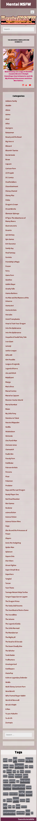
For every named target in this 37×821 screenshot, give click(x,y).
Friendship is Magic (12, 262)
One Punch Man (11, 440)
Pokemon (9, 481)
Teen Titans (9, 588)
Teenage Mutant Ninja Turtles (16, 592)
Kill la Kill (8, 355)
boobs (5, 766)
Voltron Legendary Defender (16, 678)
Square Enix (9, 556)
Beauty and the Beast (13, 137)
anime (10, 760)
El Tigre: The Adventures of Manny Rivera (15, 220)
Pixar (7, 476)
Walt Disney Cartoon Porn (15, 687)
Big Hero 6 (9, 141)
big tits (29, 760)
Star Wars (9, 561)
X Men (7, 709)
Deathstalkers (10, 182)
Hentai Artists (10, 310)
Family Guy (9, 248)
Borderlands (10, 155)
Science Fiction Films (13, 521)
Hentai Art (9, 305)
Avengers (9, 128)
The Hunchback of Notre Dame (16, 610)
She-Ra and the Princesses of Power (16, 532)
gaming (12, 781)
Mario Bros (9, 386)
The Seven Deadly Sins (13, 646)
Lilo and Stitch (10, 373)
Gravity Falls (10, 289)
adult (5, 760)
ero (18, 771)
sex (5, 806)
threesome (24, 806)
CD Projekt (9, 173)
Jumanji (8, 346)
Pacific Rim (9, 454)
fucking (11, 775)
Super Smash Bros (12, 570)
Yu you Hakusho (11, 713)
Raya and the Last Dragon (15, 490)
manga (28, 787)
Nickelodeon (10, 431)
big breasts (21, 760)
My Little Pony (10, 413)
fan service (27, 771)
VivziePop (9, 673)
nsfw (22, 793)
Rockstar (8, 508)
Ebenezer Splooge (12, 213)
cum (4, 771)
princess (22, 800)
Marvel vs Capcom (12, 395)
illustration (18, 787)
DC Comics (9, 177)
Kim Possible (10, 359)
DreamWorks (10, 209)
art (15, 760)
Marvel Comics (10, 391)
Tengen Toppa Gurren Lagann (16, 597)
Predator (8, 485)
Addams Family (11, 101)
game (25, 775)
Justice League (10, 350)
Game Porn (9, 275)
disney (9, 771)
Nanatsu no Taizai (12, 418)
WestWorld (9, 691)
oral (4, 800)
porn (16, 800)
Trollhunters (10, 660)
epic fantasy (9, 235)
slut (14, 806)
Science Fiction (10, 517)
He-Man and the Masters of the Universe (17, 299)
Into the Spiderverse (13, 328)
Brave (7, 159)
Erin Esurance (10, 244)
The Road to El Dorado (13, 642)
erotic (22, 771)
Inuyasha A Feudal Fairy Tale (16, 337)
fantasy (5, 776)
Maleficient (9, 377)
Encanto (8, 230)
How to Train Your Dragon (15, 323)
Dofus (7, 200)
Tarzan (8, 583)
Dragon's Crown (11, 204)
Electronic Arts (11, 226)
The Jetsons (9, 619)
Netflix (8, 427)
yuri (32, 813)
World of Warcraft (12, 700)
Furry (7, 271)
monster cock (13, 794)
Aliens (7, 110)
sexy (9, 807)
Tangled (8, 579)
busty (12, 766)
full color (18, 775)
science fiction (10, 512)
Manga (8, 382)
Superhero (9, 574)
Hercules (8, 314)
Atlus (7, 123)
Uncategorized (11, 664)
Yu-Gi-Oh (8, 718)
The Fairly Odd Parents (13, 606)
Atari (7, 119)
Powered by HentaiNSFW (26, 819)
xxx (28, 812)
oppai (29, 793)
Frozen (8, 266)
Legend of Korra (11, 368)
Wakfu (7, 682)
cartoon (19, 766)
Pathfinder (9, 463)
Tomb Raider (10, 655)
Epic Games (9, 239)
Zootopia (9, 723)
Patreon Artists (11, 467)
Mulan (7, 409)
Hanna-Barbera (11, 293)
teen (18, 806)
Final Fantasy (10, 253)
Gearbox (8, 280)
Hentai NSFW (18, 4)
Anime (7, 114)
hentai (7, 787)
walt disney (20, 813)
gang (17, 781)
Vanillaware (9, 669)
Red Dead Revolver (12, 499)
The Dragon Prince (12, 601)
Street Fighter (10, 565)
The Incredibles (11, 615)
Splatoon (8, 552)
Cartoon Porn (10, 168)
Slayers (8, 538)
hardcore (25, 781)
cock (26, 766)
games (5, 781)
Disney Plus (9, 195)
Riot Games (9, 503)
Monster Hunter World (14, 400)
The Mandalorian (11, 633)
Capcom (8, 164)
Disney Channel (11, 191)
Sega (7, 526)
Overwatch (9, 449)
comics (31, 766)
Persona (8, 472)
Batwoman (9, 132)
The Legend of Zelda (12, 624)
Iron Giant (9, 341)
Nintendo (9, 436)
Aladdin (8, 105)
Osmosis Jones (11, 445)
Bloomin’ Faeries (11, 150)
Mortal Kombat (11, 404)
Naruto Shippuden (12, 422)
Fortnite (8, 257)
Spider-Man (9, 547)
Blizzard (8, 146)
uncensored (9, 812)
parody (9, 800)
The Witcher (10, 651)
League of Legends (12, 364)
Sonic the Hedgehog (13, 543)
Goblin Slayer (10, 284)
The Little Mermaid (12, 628)
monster (5, 794)
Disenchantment (11, 186)
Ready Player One (12, 494)
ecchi (14, 771)
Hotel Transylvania (12, 319)
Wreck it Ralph (10, 705)
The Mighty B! (10, 637)
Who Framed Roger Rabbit (15, 696)
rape (27, 800)
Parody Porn (10, 458)
